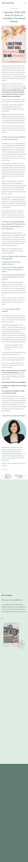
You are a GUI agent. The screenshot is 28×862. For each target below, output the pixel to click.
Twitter (10, 463)
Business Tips (14, 8)
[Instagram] (2, 618)
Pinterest (4, 465)
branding (4, 469)
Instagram (16, 463)
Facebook (22, 463)
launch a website (11, 458)
